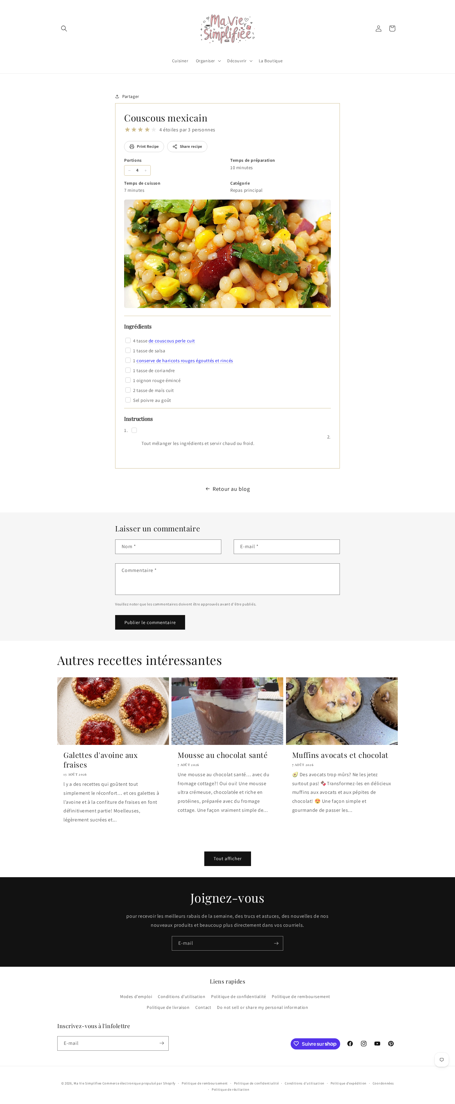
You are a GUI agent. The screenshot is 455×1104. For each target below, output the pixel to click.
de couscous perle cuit (172, 341)
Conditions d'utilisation (181, 996)
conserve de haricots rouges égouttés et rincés (184, 360)
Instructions (138, 418)
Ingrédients (138, 326)
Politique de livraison (168, 1007)
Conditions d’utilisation (304, 1083)
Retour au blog (231, 488)
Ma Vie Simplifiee (88, 1083)
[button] (64, 28)
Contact (203, 1007)
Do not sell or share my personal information (262, 1007)
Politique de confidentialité (238, 996)
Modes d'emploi (136, 996)
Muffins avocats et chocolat (340, 755)
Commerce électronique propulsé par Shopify (139, 1083)
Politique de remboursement (301, 996)
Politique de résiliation (230, 1089)
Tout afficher (228, 859)
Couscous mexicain (165, 118)
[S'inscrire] (276, 943)
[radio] (127, 130)
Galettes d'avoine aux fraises (100, 759)
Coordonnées (383, 1083)
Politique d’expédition (348, 1083)
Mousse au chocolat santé (222, 755)
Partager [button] (130, 96)
